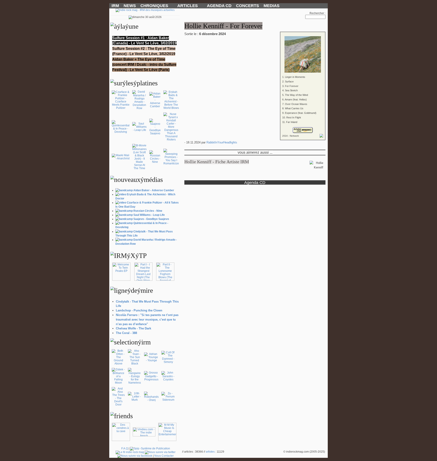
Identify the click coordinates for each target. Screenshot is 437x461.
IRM (115, 5)
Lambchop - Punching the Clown (139, 310)
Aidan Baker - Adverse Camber (153, 190)
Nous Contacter (164, 455)
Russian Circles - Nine (147, 210)
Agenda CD (254, 182)
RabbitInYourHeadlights (221, 142)
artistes (210, 451)
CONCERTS (247, 5)
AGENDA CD (219, 5)
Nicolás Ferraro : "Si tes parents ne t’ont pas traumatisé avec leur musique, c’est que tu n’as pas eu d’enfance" (147, 319)
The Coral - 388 (126, 333)
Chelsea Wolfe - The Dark (133, 328)
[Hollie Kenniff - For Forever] (254, 51)
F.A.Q (124, 448)
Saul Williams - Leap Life (149, 214)
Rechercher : (317, 13)
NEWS (130, 5)
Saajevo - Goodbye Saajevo (151, 219)
